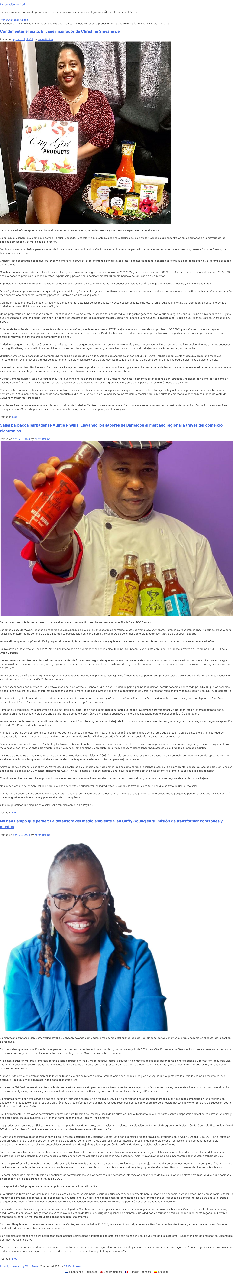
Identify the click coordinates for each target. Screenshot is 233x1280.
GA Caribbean (72, 1266)
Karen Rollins (45, 39)
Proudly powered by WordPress (19, 1266)
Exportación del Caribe (14, 4)
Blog (14, 416)
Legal (25, 19)
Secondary (15, 19)
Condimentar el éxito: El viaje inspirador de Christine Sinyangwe (60, 31)
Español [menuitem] (163, 1271)
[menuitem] (81, 1271)
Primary (4, 19)
